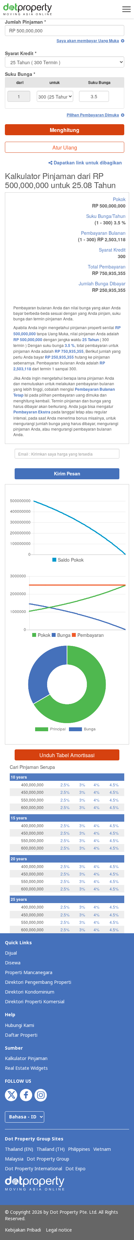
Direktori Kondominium (29, 992)
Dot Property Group (48, 1159)
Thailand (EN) (19, 1149)
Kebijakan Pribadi (23, 1230)
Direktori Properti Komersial (34, 1001)
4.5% (114, 784)
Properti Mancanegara (28, 972)
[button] (125, 9)
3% (82, 784)
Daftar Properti (21, 1035)
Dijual (11, 953)
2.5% (65, 784)
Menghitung (64, 130)
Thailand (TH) (50, 1149)
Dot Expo (75, 1169)
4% (97, 784)
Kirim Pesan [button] (67, 473)
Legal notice (59, 1230)
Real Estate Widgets (26, 1068)
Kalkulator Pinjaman (26, 1058)
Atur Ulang (64, 147)
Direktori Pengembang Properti (38, 982)
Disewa (12, 963)
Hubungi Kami (19, 1025)
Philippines (79, 1149)
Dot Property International (33, 1169)
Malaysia (14, 1159)
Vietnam (102, 1149)
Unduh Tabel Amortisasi (67, 755)
